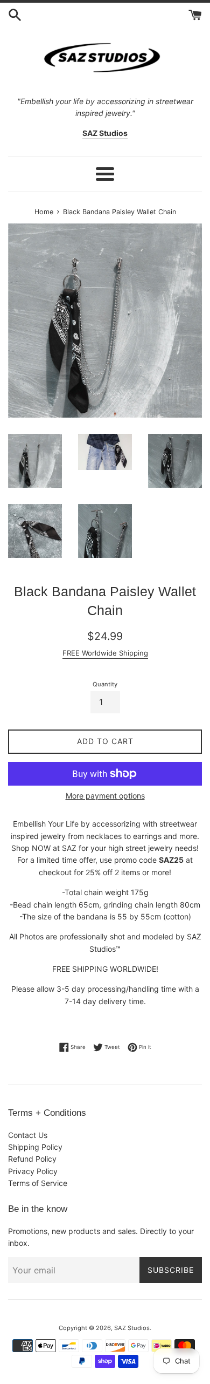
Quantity (105, 684)
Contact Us (27, 1135)
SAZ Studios (132, 1328)
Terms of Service (37, 1183)
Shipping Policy (35, 1146)
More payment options (105, 795)
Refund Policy (32, 1158)
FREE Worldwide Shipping (105, 653)
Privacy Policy (33, 1171)
